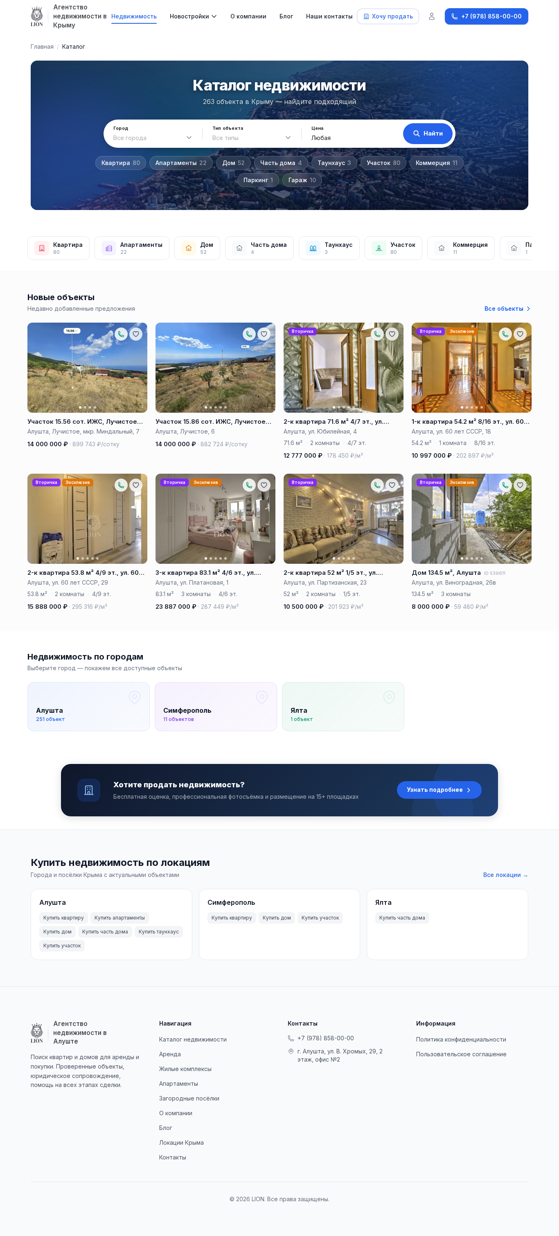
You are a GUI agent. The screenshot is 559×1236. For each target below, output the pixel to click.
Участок (383, 162)
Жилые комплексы (185, 1068)
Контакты (172, 1157)
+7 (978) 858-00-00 (326, 1038)
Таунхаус (334, 162)
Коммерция (437, 162)
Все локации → (505, 874)
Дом (233, 162)
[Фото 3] (90, 407)
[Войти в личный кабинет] (432, 16)
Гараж (302, 179)
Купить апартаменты (120, 918)
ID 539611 (494, 573)
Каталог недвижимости (193, 1039)
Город (120, 128)
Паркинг (258, 179)
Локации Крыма (181, 1142)
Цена (317, 128)
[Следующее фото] (137, 367)
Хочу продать (392, 16)
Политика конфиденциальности (461, 1039)
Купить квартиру (63, 918)
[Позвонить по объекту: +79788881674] (377, 334)
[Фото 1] (80, 407)
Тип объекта (227, 128)
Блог (286, 16)
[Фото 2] (85, 407)
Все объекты (504, 308)
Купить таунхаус (159, 932)
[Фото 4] (95, 407)
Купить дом (57, 932)
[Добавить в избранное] (135, 334)
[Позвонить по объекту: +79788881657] (121, 334)
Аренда (170, 1054)
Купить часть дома (105, 932)
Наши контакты (329, 16)
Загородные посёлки (189, 1098)
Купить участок (62, 945)
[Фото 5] (225, 407)
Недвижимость (134, 16)
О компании (248, 16)
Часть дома (281, 162)
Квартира (120, 162)
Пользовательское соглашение (461, 1054)
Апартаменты (181, 162)
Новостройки (189, 16)
